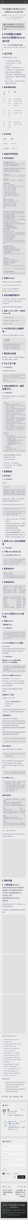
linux (22, 17)
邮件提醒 (16, 1173)
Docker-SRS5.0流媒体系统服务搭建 (8, 1192)
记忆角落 (13, 1205)
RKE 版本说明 (11, 455)
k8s (10, 1096)
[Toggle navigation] (25, 2)
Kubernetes (18, 17)
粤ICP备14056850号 (11, 1213)
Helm (6, 1096)
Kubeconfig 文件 (11, 526)
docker (13, 17)
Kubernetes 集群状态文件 (12, 532)
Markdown (7, 1173)
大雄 (8, 1110)
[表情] (15, 1177)
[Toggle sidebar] (2, 2)
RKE (21, 1096)
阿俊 (5, 15)
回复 (23, 1116)
